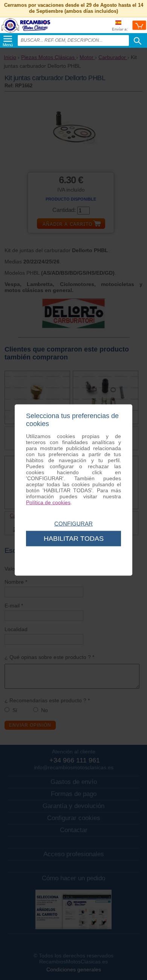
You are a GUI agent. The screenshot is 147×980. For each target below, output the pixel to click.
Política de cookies (48, 502)
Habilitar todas (74, 538)
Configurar (73, 523)
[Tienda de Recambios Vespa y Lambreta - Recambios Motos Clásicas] (26, 32)
